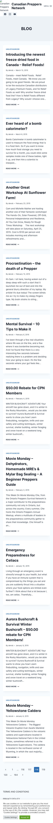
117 (29, 769)
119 (43, 769)
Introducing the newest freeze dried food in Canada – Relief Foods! (25, 59)
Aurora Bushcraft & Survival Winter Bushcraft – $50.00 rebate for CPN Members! (22, 629)
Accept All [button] (25, 817)
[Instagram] (10, 14)
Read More (12, 105)
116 (22, 769)
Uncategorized (13, 49)
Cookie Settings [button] (11, 817)
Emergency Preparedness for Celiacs (20, 555)
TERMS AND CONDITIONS (16, 791)
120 (5, 775)
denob (10, 70)
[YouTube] (15, 14)
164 (16, 775)
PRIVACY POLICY (11, 799)
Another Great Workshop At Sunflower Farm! (26, 192)
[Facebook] (5, 14)
